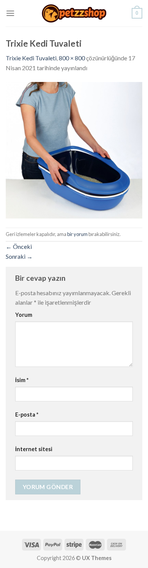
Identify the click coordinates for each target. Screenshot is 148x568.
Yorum (23, 315)
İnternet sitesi (33, 449)
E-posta (26, 414)
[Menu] (10, 13)
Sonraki (19, 256)
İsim (21, 380)
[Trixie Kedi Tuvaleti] (74, 149)
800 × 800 (72, 57)
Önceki (19, 246)
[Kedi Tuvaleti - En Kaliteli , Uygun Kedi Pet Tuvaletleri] (74, 13)
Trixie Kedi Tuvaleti (31, 57)
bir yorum (77, 234)
